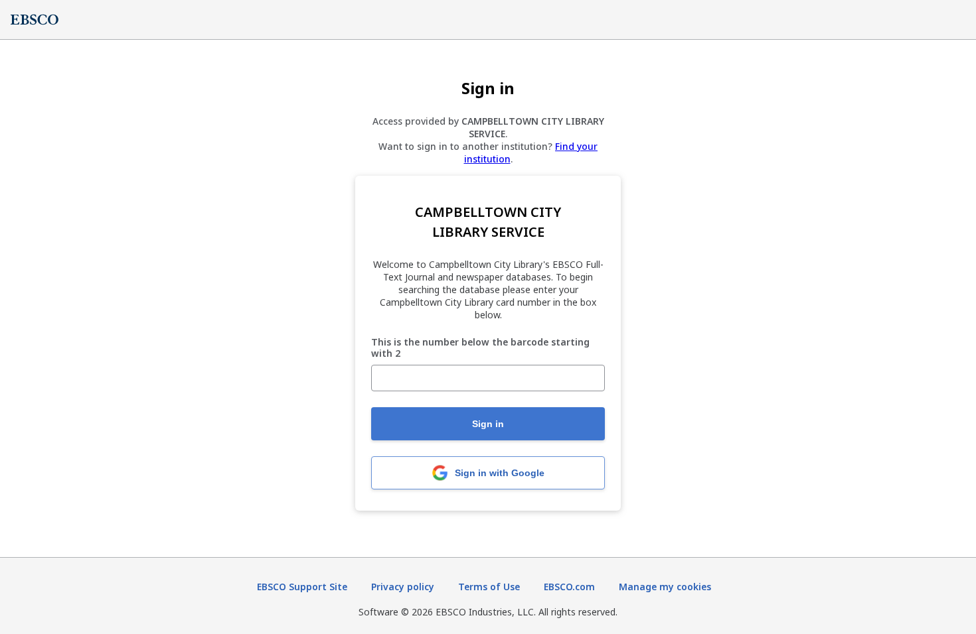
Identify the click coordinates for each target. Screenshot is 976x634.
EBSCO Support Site (302, 586)
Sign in (488, 423)
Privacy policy (402, 586)
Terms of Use (489, 586)
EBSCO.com (569, 586)
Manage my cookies (665, 586)
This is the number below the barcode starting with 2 (480, 348)
